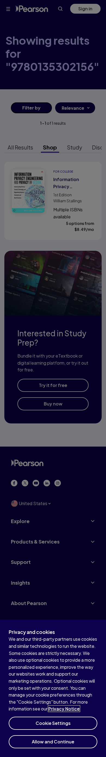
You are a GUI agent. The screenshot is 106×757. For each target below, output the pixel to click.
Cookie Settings (53, 723)
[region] (53, 688)
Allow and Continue (53, 741)
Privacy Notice (64, 709)
